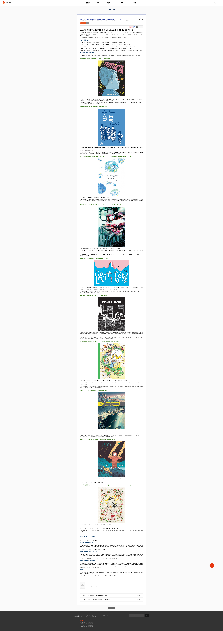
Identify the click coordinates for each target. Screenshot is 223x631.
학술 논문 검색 (120, 3)
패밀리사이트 (132, 616)
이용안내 (134, 3)
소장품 (108, 3)
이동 (147, 616)
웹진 (98, 3)
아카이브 (88, 3)
